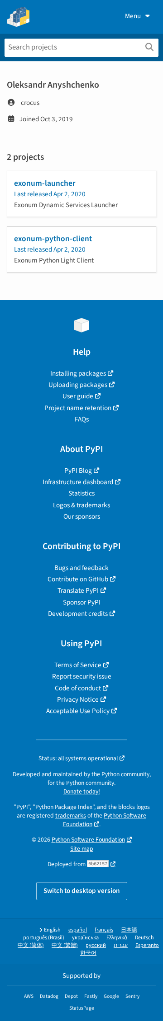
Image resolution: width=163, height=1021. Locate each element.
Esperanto (147, 945)
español (77, 930)
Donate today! (81, 791)
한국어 (88, 953)
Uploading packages (77, 385)
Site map (81, 848)
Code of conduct (78, 688)
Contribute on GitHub (78, 579)
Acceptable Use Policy (78, 711)
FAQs (82, 419)
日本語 (129, 930)
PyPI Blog (78, 471)
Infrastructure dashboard (78, 482)
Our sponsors (81, 516)
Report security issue (81, 676)
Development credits (78, 614)
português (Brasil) (43, 938)
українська (85, 938)
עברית (121, 945)
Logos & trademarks (81, 505)
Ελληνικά (116, 938)
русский (96, 945)
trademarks (70, 815)
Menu (133, 16)
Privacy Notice (78, 699)
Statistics (81, 493)
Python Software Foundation (88, 839)
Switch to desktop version (81, 891)
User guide (77, 396)
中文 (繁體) (65, 945)
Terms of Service (77, 665)
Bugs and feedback (81, 568)
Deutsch (144, 938)
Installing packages (78, 373)
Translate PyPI (78, 590)
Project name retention (77, 408)
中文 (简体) (31, 945)
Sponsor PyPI (82, 602)
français (104, 930)
